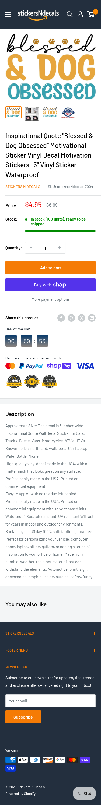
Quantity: (13, 247)
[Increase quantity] (59, 247)
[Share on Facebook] (61, 318)
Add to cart (50, 267)
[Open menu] (8, 14)
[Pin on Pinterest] (71, 318)
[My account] (80, 14)
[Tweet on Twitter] (81, 318)
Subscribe (23, 716)
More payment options (51, 299)
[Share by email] (92, 318)
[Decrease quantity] (31, 247)
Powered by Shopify (20, 794)
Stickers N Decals (22, 186)
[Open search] (70, 14)
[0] (91, 14)
